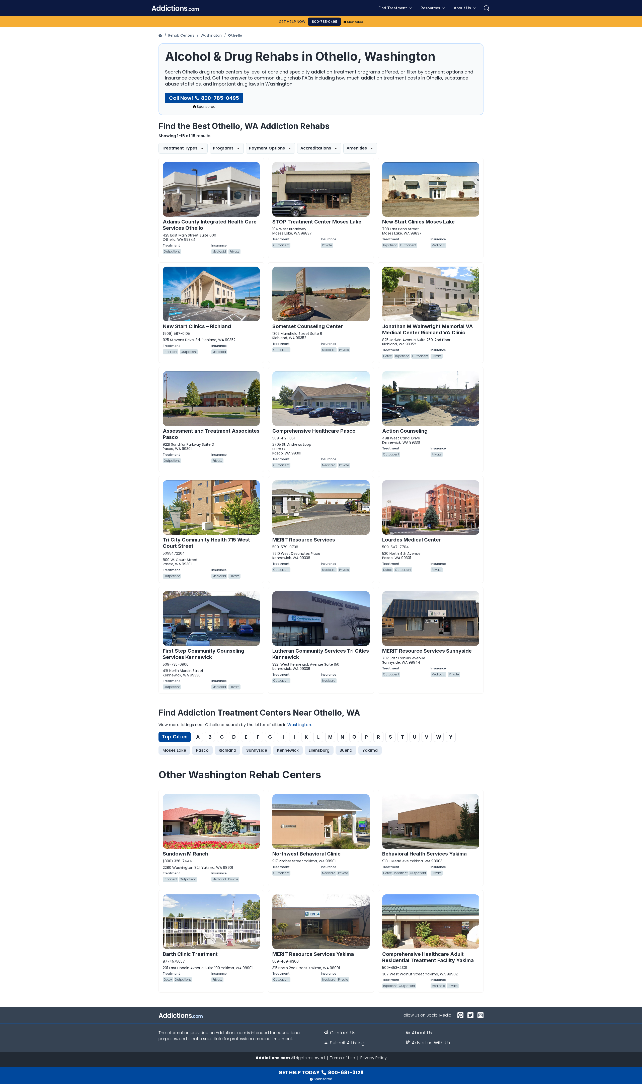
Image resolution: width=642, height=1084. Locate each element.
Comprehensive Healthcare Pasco (314, 431)
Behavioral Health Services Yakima (424, 854)
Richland (227, 750)
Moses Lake (174, 750)
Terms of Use (342, 1058)
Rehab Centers (181, 35)
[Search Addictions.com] (487, 8)
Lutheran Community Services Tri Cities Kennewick (320, 654)
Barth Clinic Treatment (190, 954)
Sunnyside (256, 750)
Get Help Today (321, 1072)
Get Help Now (292, 22)
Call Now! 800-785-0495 (204, 98)
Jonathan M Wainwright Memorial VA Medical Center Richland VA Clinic (427, 329)
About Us (422, 1033)
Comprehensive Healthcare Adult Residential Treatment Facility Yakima (428, 957)
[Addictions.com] (160, 35)
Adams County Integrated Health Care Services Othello (210, 225)
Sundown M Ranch (185, 854)
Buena (346, 750)
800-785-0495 (324, 22)
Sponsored (355, 22)
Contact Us (342, 1033)
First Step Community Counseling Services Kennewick (203, 654)
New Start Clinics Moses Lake (418, 222)
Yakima (370, 750)
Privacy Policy (373, 1058)
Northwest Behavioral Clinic (306, 854)
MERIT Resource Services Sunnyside (427, 651)
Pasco (202, 750)
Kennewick (288, 750)
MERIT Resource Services (303, 540)
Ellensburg (319, 750)
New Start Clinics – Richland (197, 326)
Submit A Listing (347, 1043)
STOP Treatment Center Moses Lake (316, 222)
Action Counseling (405, 431)
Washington (211, 35)
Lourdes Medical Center (411, 540)
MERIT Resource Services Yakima (313, 954)
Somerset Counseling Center (307, 326)
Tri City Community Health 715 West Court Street (206, 543)
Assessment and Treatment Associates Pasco (211, 434)
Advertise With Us (431, 1043)
